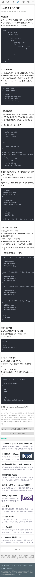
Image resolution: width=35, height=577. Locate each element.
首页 (2, 2)
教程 (23, 2)
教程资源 (25, 565)
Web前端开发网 (14, 571)
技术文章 (19, 565)
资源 (7, 2)
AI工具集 (2, 568)
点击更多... (17, 550)
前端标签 (31, 565)
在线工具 (12, 565)
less (25, 11)
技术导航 (6, 565)
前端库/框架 (10, 568)
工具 (12, 2)
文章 (18, 2)
